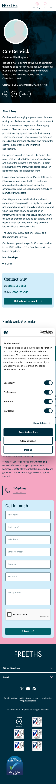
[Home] (28, 657)
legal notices (47, 698)
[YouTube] (28, 689)
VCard (25, 94)
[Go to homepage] (9, 7)
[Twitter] (22, 689)
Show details (39, 423)
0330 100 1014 (19, 492)
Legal (6, 677)
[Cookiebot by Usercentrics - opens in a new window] (40, 332)
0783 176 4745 (39, 84)
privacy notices (29, 700)
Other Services (11, 668)
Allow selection (28, 441)
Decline (28, 449)
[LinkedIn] (34, 689)
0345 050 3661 (15, 84)
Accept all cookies (28, 432)
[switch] (48, 392)
